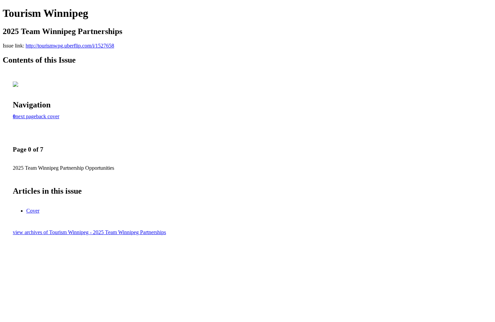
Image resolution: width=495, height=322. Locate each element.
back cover (47, 116)
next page (25, 116)
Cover (32, 211)
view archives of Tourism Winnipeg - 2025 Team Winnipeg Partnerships (89, 232)
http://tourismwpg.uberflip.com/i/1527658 (70, 46)
